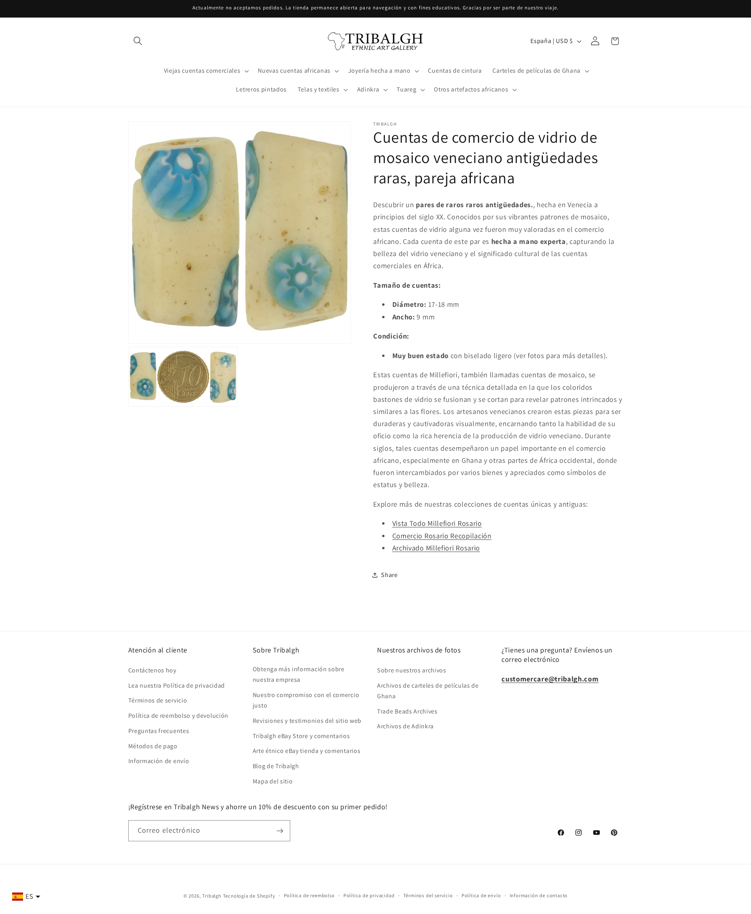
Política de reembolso (309, 895)
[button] (138, 41)
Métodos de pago (153, 746)
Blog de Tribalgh (276, 766)
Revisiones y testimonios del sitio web (307, 720)
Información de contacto (539, 895)
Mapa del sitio (273, 781)
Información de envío (158, 761)
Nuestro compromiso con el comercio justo (306, 699)
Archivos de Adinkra (405, 726)
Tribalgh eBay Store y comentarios (301, 735)
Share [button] (389, 575)
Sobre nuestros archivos (411, 670)
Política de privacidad (369, 895)
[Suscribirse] (280, 830)
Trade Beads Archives (407, 711)
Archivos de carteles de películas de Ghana (428, 690)
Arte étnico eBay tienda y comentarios (307, 751)
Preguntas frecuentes (158, 730)
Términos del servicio (428, 895)
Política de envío (481, 895)
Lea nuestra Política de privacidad (176, 685)
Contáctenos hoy (152, 670)
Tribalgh (211, 895)
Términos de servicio (157, 700)
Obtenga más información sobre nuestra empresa (299, 674)
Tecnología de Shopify (249, 895)
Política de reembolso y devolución (178, 715)
